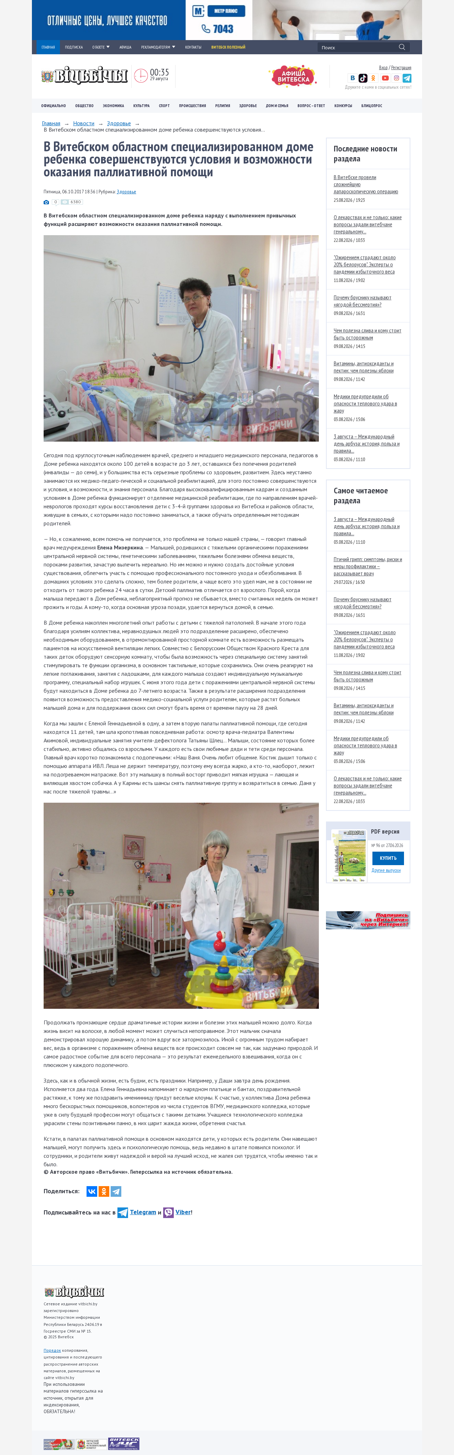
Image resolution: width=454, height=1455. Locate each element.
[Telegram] (116, 1191)
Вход (383, 67)
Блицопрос (371, 105)
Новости (83, 123)
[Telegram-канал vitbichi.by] (407, 81)
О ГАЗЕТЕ (99, 47)
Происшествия (192, 105)
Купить (388, 858)
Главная (51, 123)
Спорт (164, 105)
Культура (141, 105)
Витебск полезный (228, 47)
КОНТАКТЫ (193, 47)
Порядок (52, 1350)
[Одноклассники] (104, 1191)
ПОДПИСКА (74, 47)
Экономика (113, 105)
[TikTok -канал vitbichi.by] (363, 81)
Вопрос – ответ (311, 105)
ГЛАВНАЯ (48, 47)
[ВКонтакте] (92, 1191)
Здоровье (248, 105)
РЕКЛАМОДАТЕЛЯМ (155, 47)
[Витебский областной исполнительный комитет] (92, 1447)
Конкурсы (343, 105)
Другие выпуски (386, 870)
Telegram (143, 1212)
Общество (84, 105)
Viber (183, 1212)
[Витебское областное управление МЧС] (123, 1447)
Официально (53, 105)
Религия (222, 105)
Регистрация (401, 67)
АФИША (125, 47)
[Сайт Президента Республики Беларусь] (60, 1447)
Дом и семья (277, 105)
